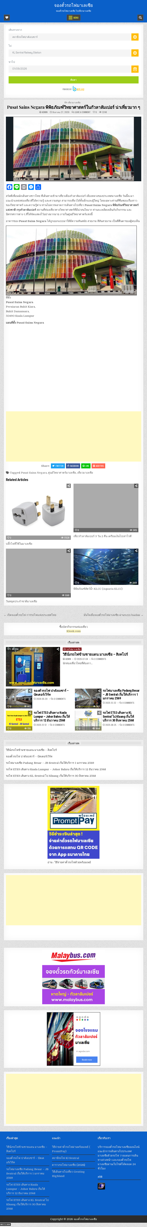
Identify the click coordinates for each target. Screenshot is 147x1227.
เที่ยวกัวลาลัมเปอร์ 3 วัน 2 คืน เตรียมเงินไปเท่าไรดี (103, 536)
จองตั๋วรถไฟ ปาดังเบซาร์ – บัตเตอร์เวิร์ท (29, 756)
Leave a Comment (83, 112)
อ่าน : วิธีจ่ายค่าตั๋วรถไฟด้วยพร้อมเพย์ (69, 862)
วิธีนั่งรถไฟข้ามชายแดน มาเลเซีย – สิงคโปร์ (95, 654)
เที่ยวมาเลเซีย (74, 102)
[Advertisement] (73, 436)
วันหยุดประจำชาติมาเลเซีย (21, 601)
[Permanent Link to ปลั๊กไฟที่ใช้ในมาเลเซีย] (38, 512)
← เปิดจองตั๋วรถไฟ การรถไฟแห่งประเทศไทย (30, 615)
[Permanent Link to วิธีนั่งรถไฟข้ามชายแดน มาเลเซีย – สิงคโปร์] (33, 666)
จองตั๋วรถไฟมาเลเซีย (73, 5)
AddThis (100, 465)
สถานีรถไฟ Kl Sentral (65, 1158)
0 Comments (100, 659)
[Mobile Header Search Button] (140, 18)
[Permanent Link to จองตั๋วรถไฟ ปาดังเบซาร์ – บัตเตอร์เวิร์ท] (19, 699)
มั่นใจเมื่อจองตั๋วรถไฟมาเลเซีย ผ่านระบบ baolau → (113, 615)
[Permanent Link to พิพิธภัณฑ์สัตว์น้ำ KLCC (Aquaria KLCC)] (106, 567)
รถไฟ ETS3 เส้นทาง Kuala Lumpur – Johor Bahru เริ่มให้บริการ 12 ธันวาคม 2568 (52, 716)
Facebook (74, 465)
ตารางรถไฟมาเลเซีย (64, 1165)
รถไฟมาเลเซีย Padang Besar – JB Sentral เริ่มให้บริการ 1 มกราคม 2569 (121, 694)
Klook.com (74, 631)
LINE (87, 465)
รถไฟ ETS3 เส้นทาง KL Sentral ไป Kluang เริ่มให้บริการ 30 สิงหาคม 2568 (118, 716)
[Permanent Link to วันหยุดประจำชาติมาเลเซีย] (38, 573)
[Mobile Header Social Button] (7, 18)
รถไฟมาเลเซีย (74, 649)
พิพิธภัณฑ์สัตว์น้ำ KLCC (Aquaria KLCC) (98, 588)
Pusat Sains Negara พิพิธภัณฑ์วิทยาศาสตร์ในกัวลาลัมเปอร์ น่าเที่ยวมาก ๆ (73, 107)
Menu (76, 17)
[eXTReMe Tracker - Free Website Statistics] (101, 1188)
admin (45, 112)
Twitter (59, 465)
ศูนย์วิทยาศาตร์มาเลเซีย (62, 472)
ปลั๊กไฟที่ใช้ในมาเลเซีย (19, 543)
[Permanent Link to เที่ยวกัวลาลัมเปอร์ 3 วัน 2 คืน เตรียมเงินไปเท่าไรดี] (106, 508)
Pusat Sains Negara (34, 472)
